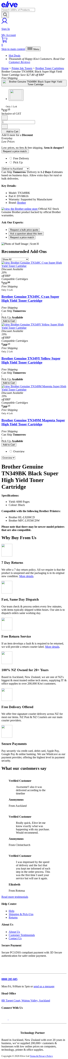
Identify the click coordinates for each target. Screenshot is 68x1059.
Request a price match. (15, 151)
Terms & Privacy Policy (41, 1056)
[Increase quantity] (4, 126)
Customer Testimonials (22, 935)
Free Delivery (21, 158)
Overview (19, 451)
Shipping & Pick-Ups (21, 914)
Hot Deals (14, 55)
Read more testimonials (14, 896)
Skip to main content (13, 49)
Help (11, 910)
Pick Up (18, 162)
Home (5, 68)
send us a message (44, 986)
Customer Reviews (19, 62)
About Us (14, 931)
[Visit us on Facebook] (5, 1018)
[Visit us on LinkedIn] (12, 1018)
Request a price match (22, 237)
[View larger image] (34, 83)
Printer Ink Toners (22, 68)
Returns (13, 917)
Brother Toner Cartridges (49, 68)
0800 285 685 (9, 979)
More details (26, 576)
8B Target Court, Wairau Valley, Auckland (25, 1000)
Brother (21, 202)
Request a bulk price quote (24, 229)
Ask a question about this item (26, 233)
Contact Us (15, 938)
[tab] (38, 158)
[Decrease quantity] (4, 117)
